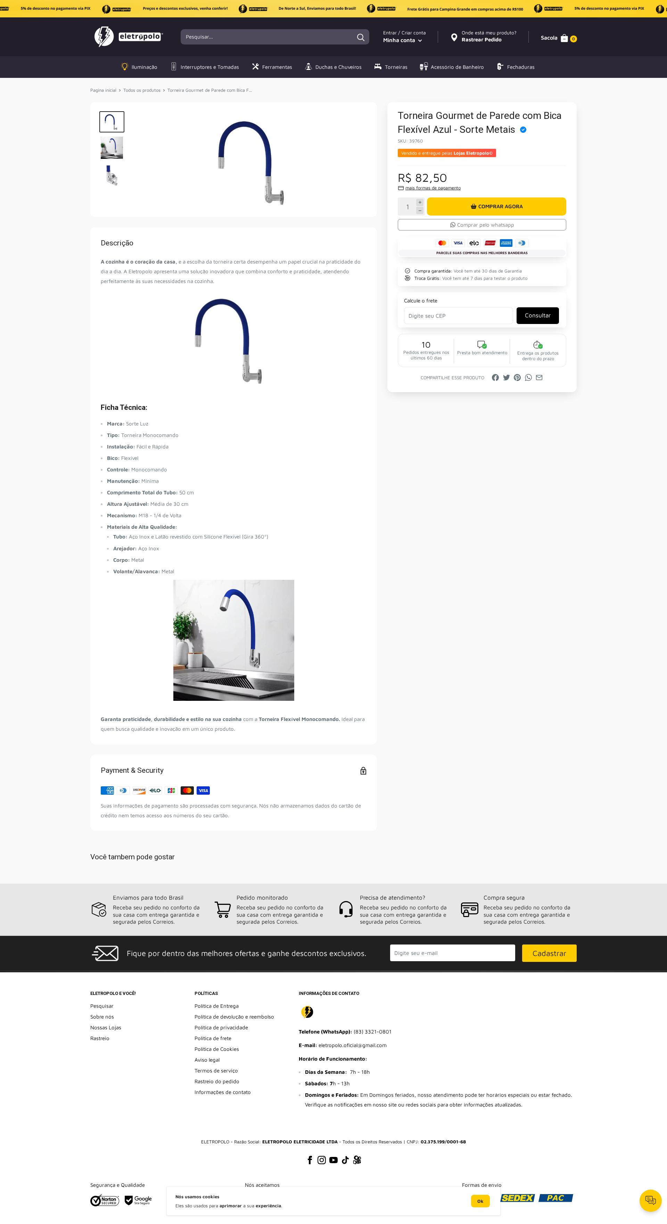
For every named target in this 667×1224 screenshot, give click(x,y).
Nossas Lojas (105, 1027)
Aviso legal (207, 1060)
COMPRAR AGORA (500, 206)
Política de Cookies (217, 1049)
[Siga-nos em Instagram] (322, 1160)
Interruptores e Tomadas (210, 67)
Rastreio (99, 1038)
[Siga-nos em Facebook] (310, 1160)
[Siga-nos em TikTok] (345, 1160)
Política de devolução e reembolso (234, 1017)
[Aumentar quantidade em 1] (419, 202)
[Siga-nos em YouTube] (333, 1160)
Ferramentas (277, 67)
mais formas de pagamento (433, 188)
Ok (480, 1201)
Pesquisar (102, 1006)
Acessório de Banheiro (457, 67)
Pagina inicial (103, 90)
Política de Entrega (217, 1006)
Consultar (538, 315)
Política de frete (213, 1038)
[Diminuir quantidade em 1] (419, 210)
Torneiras (396, 67)
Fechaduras (521, 67)
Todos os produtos (141, 90)
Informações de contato (223, 1092)
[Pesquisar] (360, 36)
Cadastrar (549, 953)
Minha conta (400, 40)
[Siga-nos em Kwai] (357, 1161)
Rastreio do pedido (217, 1081)
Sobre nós (102, 1017)
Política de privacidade (221, 1027)
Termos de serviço (216, 1070)
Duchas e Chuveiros (338, 67)
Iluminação (144, 67)
